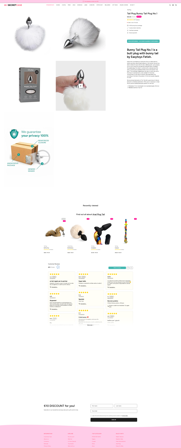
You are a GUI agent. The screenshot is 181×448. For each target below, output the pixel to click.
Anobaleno (93, 247)
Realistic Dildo (119, 439)
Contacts (46, 441)
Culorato (117, 247)
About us (46, 439)
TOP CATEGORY (97, 433)
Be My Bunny (70, 247)
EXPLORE (70, 433)
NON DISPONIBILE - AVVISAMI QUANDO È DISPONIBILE (143, 41)
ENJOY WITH (120, 433)
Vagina (93, 439)
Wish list (70, 439)
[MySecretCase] (13, 5)
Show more (89, 325)
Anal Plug (118, 443)
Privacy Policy (47, 446)
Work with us (71, 446)
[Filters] (128, 268)
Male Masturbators (121, 441)
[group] (90, 1)
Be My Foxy (46, 247)
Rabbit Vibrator (120, 436)
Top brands (71, 443)
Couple (94, 441)
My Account (71, 436)
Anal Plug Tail (99, 214)
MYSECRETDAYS (96, 436)
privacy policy (125, 415)
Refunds (46, 443)
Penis (93, 443)
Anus (93, 446)
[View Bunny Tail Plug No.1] (81, 86)
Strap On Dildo (119, 446)
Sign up (114, 419)
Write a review (117, 267)
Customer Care (48, 436)
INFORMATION (48, 433)
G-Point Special (72, 441)
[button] (115, 5)
